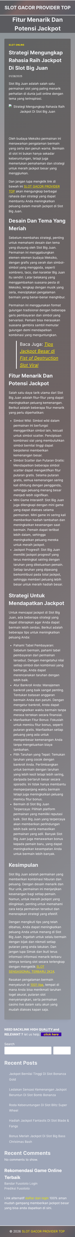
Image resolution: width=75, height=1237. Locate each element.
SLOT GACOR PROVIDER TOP (44, 1231)
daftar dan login (37, 1198)
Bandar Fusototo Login (21, 1183)
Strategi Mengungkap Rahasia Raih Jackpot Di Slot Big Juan (36, 60)
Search (9, 1044)
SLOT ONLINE (16, 44)
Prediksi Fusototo (17, 1188)
